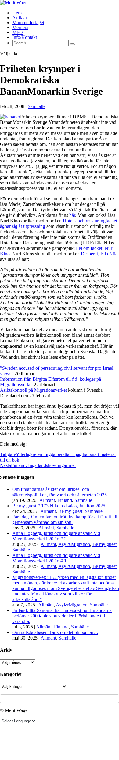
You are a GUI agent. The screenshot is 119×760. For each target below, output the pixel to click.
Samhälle (36, 106)
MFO (17, 32)
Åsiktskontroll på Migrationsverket (34, 390)
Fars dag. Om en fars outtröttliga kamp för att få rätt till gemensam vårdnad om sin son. (64, 519)
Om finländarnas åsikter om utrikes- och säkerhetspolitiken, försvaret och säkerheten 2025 (59, 492)
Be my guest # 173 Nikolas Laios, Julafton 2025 (58, 505)
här (72, 215)
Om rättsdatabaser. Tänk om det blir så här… (55, 632)
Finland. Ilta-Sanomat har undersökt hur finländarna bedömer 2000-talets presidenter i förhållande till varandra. (62, 616)
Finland (64, 500)
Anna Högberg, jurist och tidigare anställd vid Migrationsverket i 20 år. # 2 (56, 536)
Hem (17, 12)
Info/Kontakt (24, 37)
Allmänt (47, 500)
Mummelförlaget (28, 22)
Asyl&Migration (74, 544)
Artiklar (19, 17)
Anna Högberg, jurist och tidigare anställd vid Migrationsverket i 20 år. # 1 (56, 558)
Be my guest (70, 511)
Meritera (20, 27)
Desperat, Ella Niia (99, 253)
